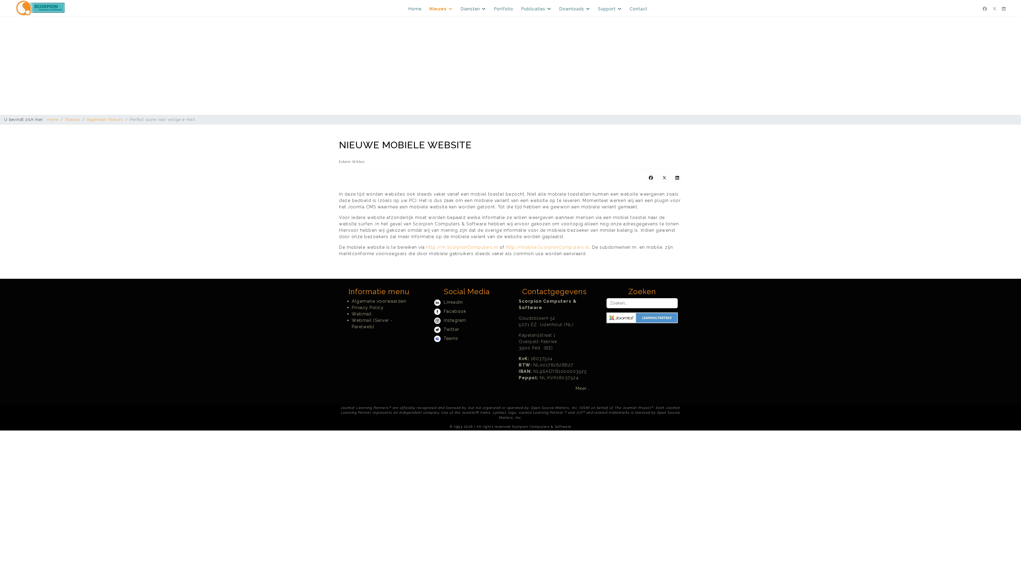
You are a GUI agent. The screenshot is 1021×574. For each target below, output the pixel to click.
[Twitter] (995, 8)
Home (414, 8)
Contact (638, 8)
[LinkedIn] (677, 177)
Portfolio (503, 8)
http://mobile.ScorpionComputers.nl (547, 247)
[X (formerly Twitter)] (664, 177)
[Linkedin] (1004, 8)
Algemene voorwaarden (379, 301)
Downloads (571, 8)
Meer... (583, 388)
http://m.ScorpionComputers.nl (462, 247)
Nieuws (438, 8)
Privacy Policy (368, 307)
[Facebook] (985, 8)
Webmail (362, 313)
